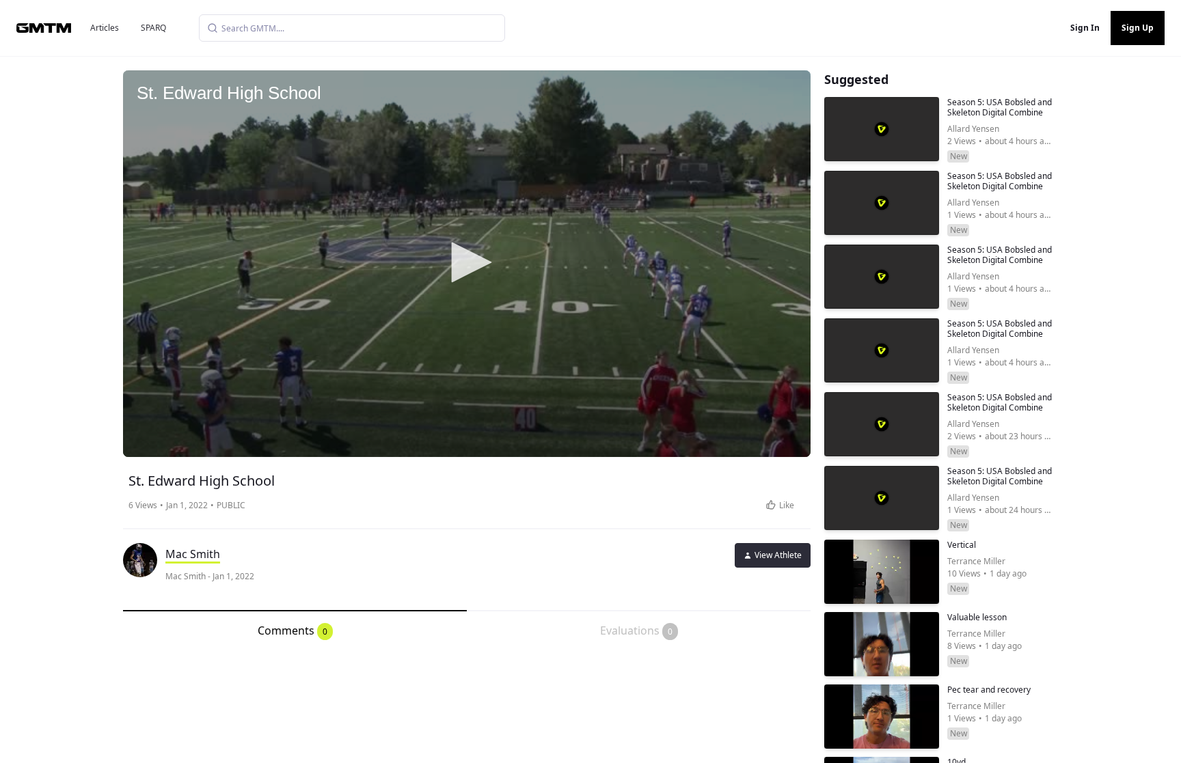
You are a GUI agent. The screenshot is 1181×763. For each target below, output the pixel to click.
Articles (104, 27)
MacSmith (192, 553)
